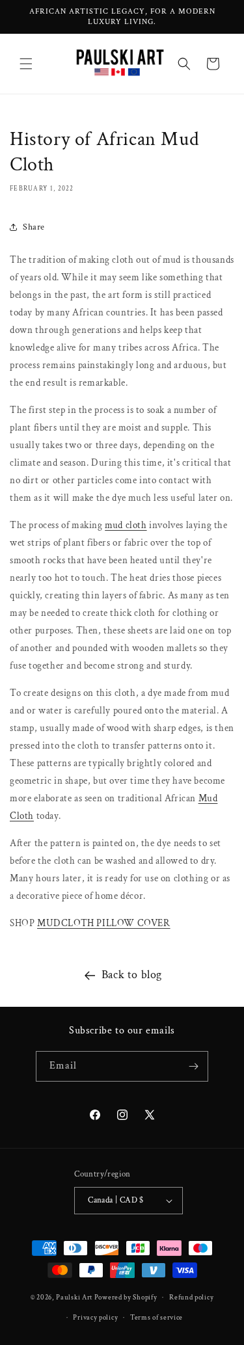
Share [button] (34, 227)
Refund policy (191, 1297)
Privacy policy (95, 1317)
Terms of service (156, 1317)
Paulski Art (75, 1297)
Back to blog (132, 974)
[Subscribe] (193, 1066)
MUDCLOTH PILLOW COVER (103, 923)
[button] (26, 63)
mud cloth (125, 525)
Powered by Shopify (125, 1297)
